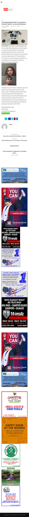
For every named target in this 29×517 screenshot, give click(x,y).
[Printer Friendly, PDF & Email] (5, 113)
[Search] (27, 2)
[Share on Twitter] (12, 119)
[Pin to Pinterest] (15, 119)
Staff (7, 26)
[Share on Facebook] (9, 119)
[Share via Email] (17, 119)
